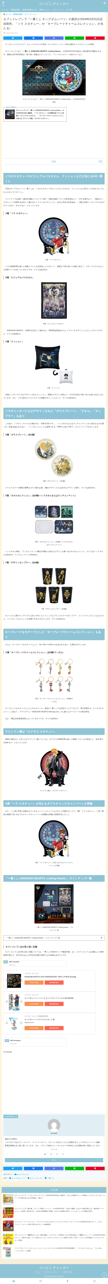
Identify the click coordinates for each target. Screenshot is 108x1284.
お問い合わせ (67, 1272)
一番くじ (50, 1178)
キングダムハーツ (18, 1178)
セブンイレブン (31, 14)
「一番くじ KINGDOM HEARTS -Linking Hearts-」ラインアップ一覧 (32, 938)
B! (54, 38)
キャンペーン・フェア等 (62, 10)
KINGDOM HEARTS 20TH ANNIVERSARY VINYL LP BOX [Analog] (50, 977)
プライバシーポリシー (51, 1272)
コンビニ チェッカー (54, 3)
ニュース (4, 10)
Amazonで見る (34, 982)
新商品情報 (15, 10)
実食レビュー (44, 10)
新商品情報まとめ (29, 10)
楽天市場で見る (54, 982)
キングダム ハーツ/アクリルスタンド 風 (40, 1019)
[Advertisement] (54, 140)
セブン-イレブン (36, 1178)
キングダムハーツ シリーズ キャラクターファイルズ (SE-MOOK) (49, 998)
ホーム (8, 14)
